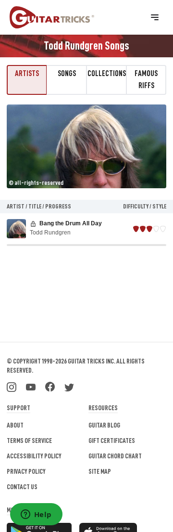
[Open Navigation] (154, 17)
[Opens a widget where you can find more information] (36, 515)
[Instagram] (11, 386)
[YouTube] (31, 386)
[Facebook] (50, 386)
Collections (106, 74)
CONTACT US (22, 486)
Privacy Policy (26, 471)
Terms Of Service (29, 440)
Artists (27, 74)
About (15, 425)
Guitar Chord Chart (115, 456)
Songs (67, 74)
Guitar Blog (104, 425)
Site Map (99, 471)
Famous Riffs (146, 80)
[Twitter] (69, 386)
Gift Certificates (111, 440)
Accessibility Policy (34, 456)
